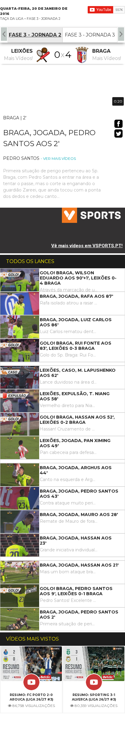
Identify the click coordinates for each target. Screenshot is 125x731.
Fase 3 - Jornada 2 (43, 18)
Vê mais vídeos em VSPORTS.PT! (87, 245)
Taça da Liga (11, 18)
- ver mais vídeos (58, 158)
